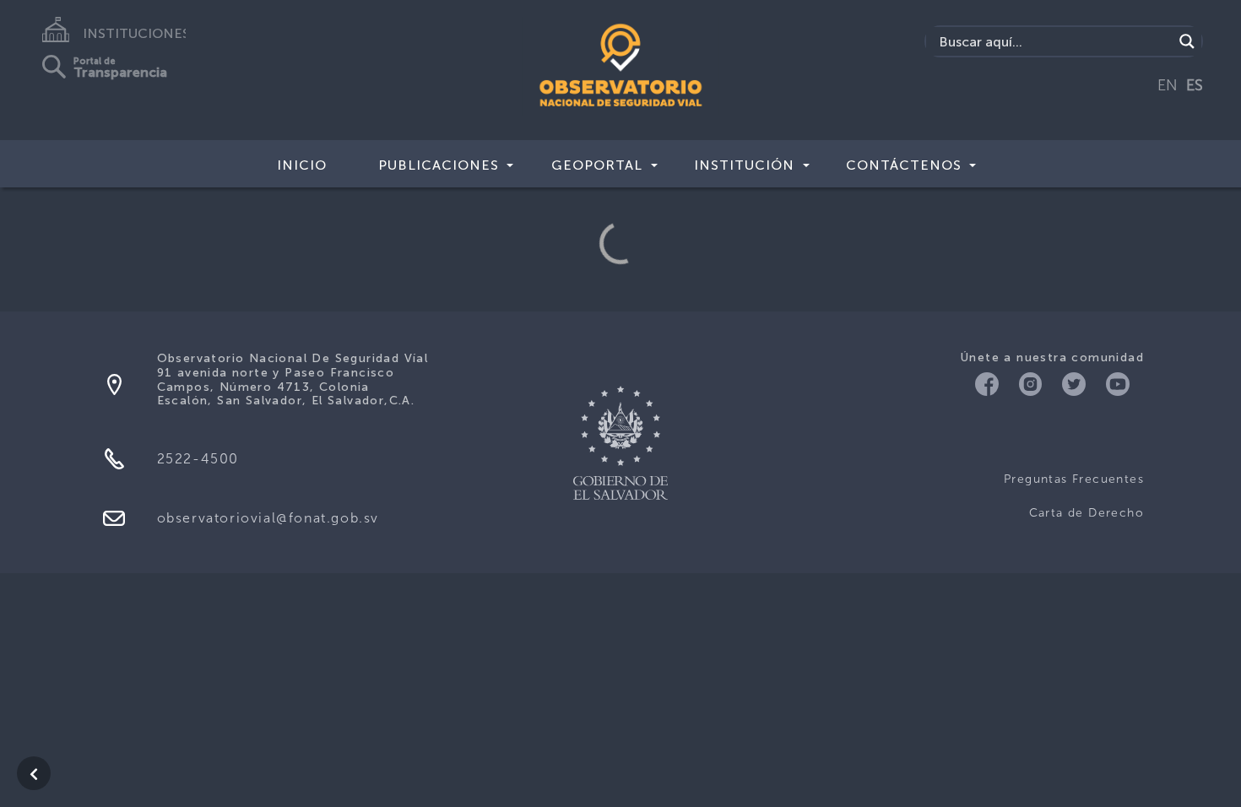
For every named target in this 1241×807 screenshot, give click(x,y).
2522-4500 (198, 459)
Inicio (302, 165)
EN (1167, 85)
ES (1194, 85)
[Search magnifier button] (1187, 41)
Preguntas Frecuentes (1074, 479)
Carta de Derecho (1086, 513)
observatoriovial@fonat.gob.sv (268, 518)
